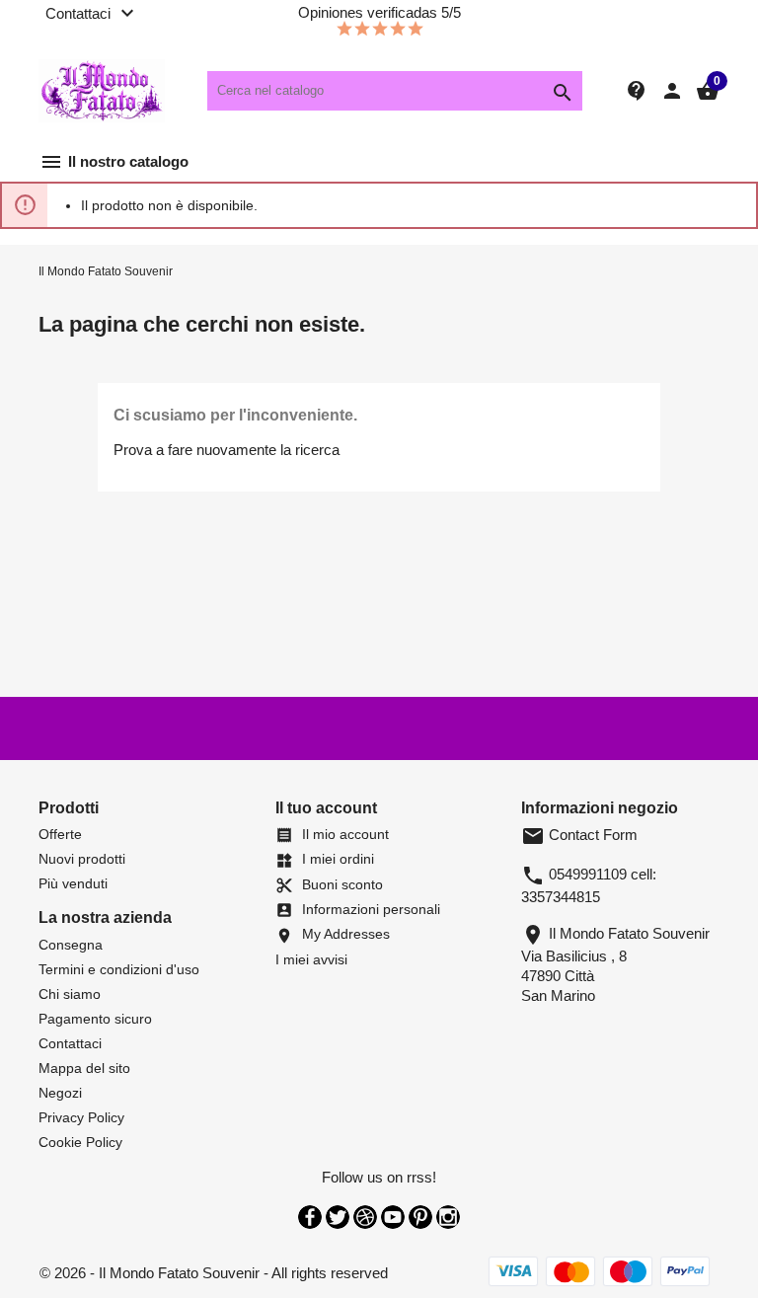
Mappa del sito (84, 1068)
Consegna (70, 945)
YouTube (393, 1217)
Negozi (60, 1093)
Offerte (60, 834)
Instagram (448, 1217)
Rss (365, 1217)
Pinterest (420, 1217)
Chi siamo (69, 994)
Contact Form (579, 834)
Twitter (337, 1217)
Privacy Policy (81, 1117)
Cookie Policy (80, 1142)
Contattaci (70, 1043)
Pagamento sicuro (95, 1019)
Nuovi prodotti (81, 859)
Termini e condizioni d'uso (118, 969)
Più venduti (73, 883)
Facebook (310, 1217)
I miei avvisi (311, 959)
